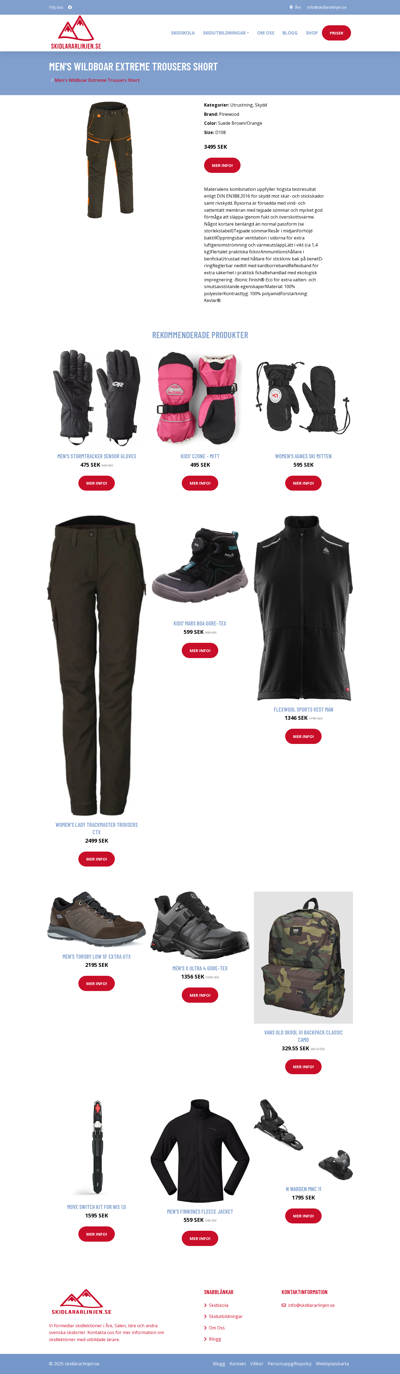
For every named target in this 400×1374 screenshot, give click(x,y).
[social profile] (70, 7)
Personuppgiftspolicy (290, 1364)
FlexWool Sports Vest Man (303, 709)
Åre (298, 7)
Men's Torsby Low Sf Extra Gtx (97, 956)
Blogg (290, 33)
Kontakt (238, 1364)
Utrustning (241, 105)
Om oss (265, 33)
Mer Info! (222, 165)
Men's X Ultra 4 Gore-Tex (200, 968)
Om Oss (217, 1328)
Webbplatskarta (332, 1364)
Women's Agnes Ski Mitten (303, 456)
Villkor (256, 1364)
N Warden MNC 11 (303, 1188)
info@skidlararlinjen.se (327, 7)
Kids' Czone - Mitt (200, 456)
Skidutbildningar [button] (224, 33)
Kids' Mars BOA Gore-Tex (200, 623)
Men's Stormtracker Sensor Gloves (96, 456)
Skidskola (183, 33)
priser (336, 33)
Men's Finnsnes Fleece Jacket (200, 1211)
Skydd (261, 105)
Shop (312, 33)
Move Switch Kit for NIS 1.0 (96, 1206)
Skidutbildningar (226, 1316)
